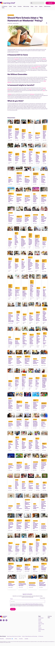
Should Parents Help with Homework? (17, 342)
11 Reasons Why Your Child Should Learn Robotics (44, 292)
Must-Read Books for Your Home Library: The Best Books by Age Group (16, 240)
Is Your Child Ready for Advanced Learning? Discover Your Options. (24, 547)
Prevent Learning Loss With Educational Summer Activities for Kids (11, 198)
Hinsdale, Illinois (34, 67)
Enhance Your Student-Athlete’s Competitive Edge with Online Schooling (35, 405)
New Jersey (38, 66)
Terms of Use (21, 638)
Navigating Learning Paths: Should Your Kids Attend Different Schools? (32, 340)
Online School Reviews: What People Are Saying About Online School (19, 423)
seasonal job (16, 58)
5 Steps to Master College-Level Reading (36, 507)
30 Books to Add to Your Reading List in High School (22, 584)
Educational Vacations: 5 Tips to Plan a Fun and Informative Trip (17, 293)
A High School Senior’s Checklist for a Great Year (35, 362)
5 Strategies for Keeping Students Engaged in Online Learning (35, 466)
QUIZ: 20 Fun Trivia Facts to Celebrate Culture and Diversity (30, 383)
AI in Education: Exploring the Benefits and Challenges (27, 180)
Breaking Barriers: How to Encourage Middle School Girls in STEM (43, 219)
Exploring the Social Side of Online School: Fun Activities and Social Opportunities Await (19, 178)
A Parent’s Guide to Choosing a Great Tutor (16, 266)
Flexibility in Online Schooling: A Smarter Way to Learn (43, 199)
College (32, 6)
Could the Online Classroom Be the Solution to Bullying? (43, 567)
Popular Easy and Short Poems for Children (14, 636)
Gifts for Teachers (10, 488)
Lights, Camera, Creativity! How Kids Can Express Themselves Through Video (23, 242)
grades (44, 90)
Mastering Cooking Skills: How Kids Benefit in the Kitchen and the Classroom (37, 242)
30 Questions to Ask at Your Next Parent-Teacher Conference (10, 548)
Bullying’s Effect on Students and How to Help (27, 568)
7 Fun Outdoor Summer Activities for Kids (11, 467)
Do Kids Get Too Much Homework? (32, 585)
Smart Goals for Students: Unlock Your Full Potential (37, 266)
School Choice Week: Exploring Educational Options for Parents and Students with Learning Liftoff (30, 264)
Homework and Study (11, 15)
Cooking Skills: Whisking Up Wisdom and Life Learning (24, 293)
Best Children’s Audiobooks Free (44, 447)
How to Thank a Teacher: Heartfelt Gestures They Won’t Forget (16, 485)
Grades (14, 6)
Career (36, 6)
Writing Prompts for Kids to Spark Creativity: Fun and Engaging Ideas (10, 292)
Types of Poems (9, 508)
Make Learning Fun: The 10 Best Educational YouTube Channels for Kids (35, 525)
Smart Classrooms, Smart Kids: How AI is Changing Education (27, 423)
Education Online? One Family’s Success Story (24, 136)
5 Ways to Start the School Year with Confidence (43, 424)
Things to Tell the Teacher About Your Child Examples (24, 486)
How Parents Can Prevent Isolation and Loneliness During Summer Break (43, 465)
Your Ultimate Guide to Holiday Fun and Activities (31, 548)
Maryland (44, 58)
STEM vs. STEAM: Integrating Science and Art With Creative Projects (35, 198)
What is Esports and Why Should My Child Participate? (27, 406)
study (30, 89)
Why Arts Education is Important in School (10, 424)
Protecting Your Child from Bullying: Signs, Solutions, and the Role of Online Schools (24, 381)
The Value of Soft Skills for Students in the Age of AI (43, 527)
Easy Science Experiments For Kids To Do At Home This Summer (19, 466)
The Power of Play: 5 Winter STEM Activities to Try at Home (23, 264)
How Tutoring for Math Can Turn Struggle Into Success (19, 220)
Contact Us (50, 616)
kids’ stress (32, 94)
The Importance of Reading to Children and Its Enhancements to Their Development (27, 505)
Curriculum (20, 6)
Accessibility (26, 638)
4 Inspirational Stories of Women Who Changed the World (19, 199)
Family (3, 7)
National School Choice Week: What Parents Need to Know (10, 264)
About (49, 617)
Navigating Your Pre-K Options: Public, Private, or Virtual (10, 361)
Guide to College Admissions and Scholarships (29, 636)
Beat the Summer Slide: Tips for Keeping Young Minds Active (44, 134)
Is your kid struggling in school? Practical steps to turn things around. (17, 134)
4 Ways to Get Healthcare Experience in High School (27, 467)
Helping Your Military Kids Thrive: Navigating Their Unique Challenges (25, 339)
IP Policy (16, 638)
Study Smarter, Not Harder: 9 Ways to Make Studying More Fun (38, 339)
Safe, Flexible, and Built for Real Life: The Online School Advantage (38, 158)
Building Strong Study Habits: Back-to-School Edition (10, 567)
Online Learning (26, 6)
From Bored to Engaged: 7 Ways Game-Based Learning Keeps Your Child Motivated (45, 316)
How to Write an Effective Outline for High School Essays (38, 293)
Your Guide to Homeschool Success (37, 137)
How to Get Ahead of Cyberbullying (19, 568)
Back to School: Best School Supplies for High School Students (42, 584)
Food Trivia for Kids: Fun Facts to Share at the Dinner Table (27, 199)
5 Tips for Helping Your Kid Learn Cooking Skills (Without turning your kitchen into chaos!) (32, 290)
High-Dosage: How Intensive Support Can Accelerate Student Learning (24, 157)
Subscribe (50, 3)
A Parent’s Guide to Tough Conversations (19, 507)
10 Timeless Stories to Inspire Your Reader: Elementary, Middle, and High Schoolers (43, 505)
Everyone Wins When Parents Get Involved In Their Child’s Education (35, 423)
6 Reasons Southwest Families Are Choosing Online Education (35, 219)
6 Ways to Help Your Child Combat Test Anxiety (17, 317)
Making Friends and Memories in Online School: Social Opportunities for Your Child (11, 318)
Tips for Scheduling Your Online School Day (10, 446)
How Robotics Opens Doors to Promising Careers (31, 318)
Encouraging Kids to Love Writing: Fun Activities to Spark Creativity (27, 361)
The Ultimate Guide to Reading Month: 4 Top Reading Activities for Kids (27, 525)
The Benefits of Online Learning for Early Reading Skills (30, 241)
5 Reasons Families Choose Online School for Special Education (38, 317)
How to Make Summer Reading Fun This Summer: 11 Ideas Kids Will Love (44, 157)
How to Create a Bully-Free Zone (10, 384)
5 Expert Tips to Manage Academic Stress (25, 318)
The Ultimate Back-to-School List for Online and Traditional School (24, 445)
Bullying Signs (34, 569)
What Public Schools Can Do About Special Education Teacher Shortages (37, 444)
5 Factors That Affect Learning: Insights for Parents (37, 383)
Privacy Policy (2, 638)
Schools (10, 6)
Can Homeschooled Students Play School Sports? (19, 406)
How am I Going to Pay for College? (37, 487)
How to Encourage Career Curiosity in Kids (30, 136)
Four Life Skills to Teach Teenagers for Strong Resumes (17, 548)
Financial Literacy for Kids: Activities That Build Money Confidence (43, 179)
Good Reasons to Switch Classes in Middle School (44, 548)
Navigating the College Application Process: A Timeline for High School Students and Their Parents (44, 382)
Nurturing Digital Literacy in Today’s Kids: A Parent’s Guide (30, 445)
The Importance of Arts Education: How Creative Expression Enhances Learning (11, 218)
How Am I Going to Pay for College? (44, 243)
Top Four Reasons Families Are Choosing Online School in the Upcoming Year (10, 133)
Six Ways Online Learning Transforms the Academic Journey (19, 361)
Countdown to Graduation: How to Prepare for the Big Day (31, 486)
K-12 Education (4, 6)
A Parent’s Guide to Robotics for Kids (10, 181)
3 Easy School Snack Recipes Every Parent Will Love (44, 266)
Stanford (9, 94)
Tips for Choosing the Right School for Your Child (10, 243)
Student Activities (47, 6)
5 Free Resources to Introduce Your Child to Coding (10, 341)
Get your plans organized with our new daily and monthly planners (35, 179)
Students (40, 6)
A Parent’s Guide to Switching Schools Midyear (17, 158)
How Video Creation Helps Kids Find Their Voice (27, 219)
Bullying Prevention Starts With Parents (11, 584)
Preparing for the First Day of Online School (43, 407)
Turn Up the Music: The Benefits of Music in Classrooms (43, 361)
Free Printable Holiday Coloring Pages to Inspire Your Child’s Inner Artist (37, 546)
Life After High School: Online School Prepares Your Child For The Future (17, 444)
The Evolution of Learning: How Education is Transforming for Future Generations (19, 525)
